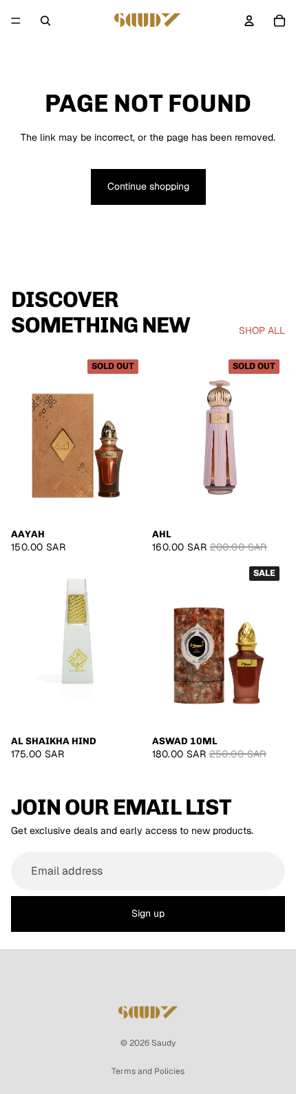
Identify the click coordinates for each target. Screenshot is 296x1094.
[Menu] (16, 21)
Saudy (163, 1042)
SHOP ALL (262, 330)
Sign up (148, 913)
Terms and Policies (148, 1071)
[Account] (249, 21)
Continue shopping (148, 186)
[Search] (45, 21)
